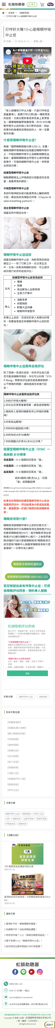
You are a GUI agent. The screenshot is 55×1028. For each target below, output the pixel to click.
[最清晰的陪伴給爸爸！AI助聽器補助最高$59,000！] (27, 884)
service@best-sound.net (21, 997)
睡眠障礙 (43, 696)
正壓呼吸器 (28, 818)
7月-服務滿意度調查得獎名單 (18, 866)
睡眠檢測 (16, 818)
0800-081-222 (15, 983)
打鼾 (7, 818)
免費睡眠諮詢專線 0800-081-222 (27, 577)
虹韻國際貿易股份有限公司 (38, 1017)
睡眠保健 (22, 823)
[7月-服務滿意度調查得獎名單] (27, 854)
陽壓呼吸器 (41, 818)
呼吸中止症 (38, 813)
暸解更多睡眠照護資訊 (27, 564)
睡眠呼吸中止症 (26, 696)
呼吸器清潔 (10, 823)
